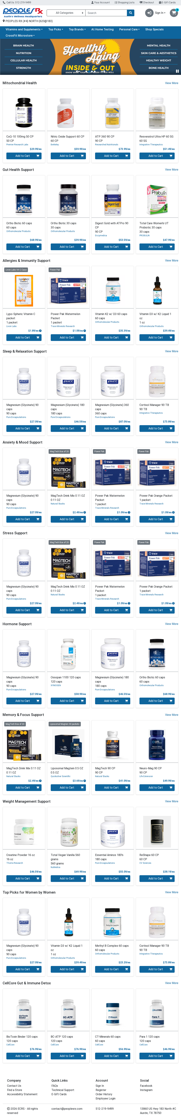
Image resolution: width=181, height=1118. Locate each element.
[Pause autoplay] (177, 71)
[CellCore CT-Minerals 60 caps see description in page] (112, 1010)
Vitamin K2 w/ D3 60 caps (111, 316)
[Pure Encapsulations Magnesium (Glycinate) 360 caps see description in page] (112, 378)
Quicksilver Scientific (60, 776)
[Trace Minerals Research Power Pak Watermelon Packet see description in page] (68, 287)
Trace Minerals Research (63, 326)
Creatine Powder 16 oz (20, 857)
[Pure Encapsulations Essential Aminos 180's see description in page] (112, 828)
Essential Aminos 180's (109, 857)
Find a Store (14, 1090)
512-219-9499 (105, 1108)
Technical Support (62, 1090)
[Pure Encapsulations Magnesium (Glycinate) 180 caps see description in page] (68, 378)
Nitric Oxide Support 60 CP (67, 138)
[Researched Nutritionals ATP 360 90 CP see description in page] (112, 109)
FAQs (54, 1085)
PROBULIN (144, 235)
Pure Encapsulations (16, 417)
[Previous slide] (78, 71)
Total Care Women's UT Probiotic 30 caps (154, 227)
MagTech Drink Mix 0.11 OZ (68, 498)
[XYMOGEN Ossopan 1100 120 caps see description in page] (68, 650)
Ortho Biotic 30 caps (63, 225)
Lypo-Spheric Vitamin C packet (20, 318)
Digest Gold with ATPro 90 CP (111, 227)
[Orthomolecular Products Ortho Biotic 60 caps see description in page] (24, 196)
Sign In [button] (159, 12)
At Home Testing (102, 29)
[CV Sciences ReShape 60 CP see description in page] (157, 828)
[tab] (86, 71)
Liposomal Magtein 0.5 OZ (67, 770)
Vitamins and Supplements (23, 29)
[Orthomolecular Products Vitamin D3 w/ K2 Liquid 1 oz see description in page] (157, 287)
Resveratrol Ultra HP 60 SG (156, 138)
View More (171, 83)
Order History (104, 1094)
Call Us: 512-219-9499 (18, 2)
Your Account (102, 2)
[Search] (130, 13)
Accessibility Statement (22, 1094)
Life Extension (146, 776)
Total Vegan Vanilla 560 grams (65, 859)
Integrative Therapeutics (151, 144)
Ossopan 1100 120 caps (66, 679)
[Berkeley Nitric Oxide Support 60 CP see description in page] (68, 109)
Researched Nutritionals (106, 144)
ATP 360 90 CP (104, 138)
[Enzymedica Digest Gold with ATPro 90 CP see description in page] (112, 196)
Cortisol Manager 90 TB (154, 407)
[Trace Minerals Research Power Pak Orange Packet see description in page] (157, 469)
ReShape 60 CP (149, 857)
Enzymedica (101, 235)
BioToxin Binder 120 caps (22, 1039)
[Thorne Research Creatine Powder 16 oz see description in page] (24, 828)
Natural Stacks (58, 503)
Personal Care (128, 29)
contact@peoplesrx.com (66, 1108)
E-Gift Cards (168, 2)
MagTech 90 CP (105, 770)
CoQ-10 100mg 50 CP (20, 138)
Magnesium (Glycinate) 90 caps (22, 409)
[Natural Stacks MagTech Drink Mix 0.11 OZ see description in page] (68, 469)
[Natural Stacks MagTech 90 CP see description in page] (112, 741)
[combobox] (106, 13)
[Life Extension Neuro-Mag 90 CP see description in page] (157, 741)
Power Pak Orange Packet (156, 498)
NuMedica (55, 867)
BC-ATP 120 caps (62, 1039)
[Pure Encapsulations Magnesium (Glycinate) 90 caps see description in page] (24, 378)
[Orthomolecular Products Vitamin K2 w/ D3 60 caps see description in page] (112, 287)
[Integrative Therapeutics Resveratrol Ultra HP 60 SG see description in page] (157, 109)
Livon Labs (11, 326)
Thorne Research (14, 863)
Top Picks (54, 29)
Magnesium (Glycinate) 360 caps (112, 409)
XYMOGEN (56, 685)
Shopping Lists (126, 2)
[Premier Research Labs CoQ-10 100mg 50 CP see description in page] (24, 109)
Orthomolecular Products (18, 231)
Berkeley (55, 144)
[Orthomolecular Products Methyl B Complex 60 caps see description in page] (112, 919)
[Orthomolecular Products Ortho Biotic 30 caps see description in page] (68, 196)
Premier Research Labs (17, 144)
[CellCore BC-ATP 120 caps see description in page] (68, 1010)
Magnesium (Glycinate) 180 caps (67, 409)
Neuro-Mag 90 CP (150, 770)
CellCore (10, 1044)
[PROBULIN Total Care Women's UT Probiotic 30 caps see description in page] (157, 196)
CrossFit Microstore (19, 35)
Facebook (146, 1085)
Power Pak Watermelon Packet (65, 318)
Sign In (100, 1085)
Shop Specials (154, 29)
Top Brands (76, 29)
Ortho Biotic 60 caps (19, 225)
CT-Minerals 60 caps (108, 1039)
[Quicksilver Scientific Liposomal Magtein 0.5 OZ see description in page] (68, 741)
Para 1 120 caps (149, 1039)
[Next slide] (103, 71)
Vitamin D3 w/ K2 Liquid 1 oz (155, 318)
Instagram (146, 1090)
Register (101, 1090)
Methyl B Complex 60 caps (112, 948)
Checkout (148, 2)
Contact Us (14, 1085)
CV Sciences (145, 863)
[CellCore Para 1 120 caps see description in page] (157, 1010)
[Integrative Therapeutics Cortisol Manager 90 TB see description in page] (157, 378)
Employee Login (105, 1098)
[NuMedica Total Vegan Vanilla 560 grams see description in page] (68, 828)
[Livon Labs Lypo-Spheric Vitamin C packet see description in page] (24, 287)
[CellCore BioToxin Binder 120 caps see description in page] (24, 1010)
